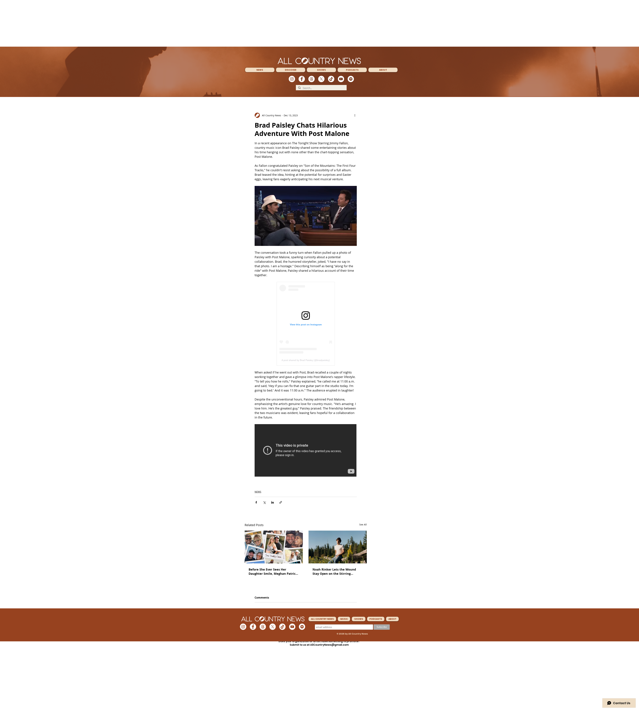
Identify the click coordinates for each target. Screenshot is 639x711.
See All (363, 524)
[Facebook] (302, 79)
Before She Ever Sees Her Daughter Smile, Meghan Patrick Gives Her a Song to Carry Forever (274, 571)
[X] (321, 79)
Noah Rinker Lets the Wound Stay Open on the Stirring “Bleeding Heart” (334, 571)
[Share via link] (280, 502)
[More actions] (355, 115)
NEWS (258, 491)
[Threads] (311, 79)
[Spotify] (351, 79)
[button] (259, 70)
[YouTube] (341, 79)
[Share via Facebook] (256, 502)
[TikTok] (331, 79)
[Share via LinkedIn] (272, 502)
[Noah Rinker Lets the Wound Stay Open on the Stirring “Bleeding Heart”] (338, 547)
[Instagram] (292, 79)
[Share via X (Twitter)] (264, 502)
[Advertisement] (319, 23)
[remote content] (306, 324)
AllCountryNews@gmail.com (329, 645)
